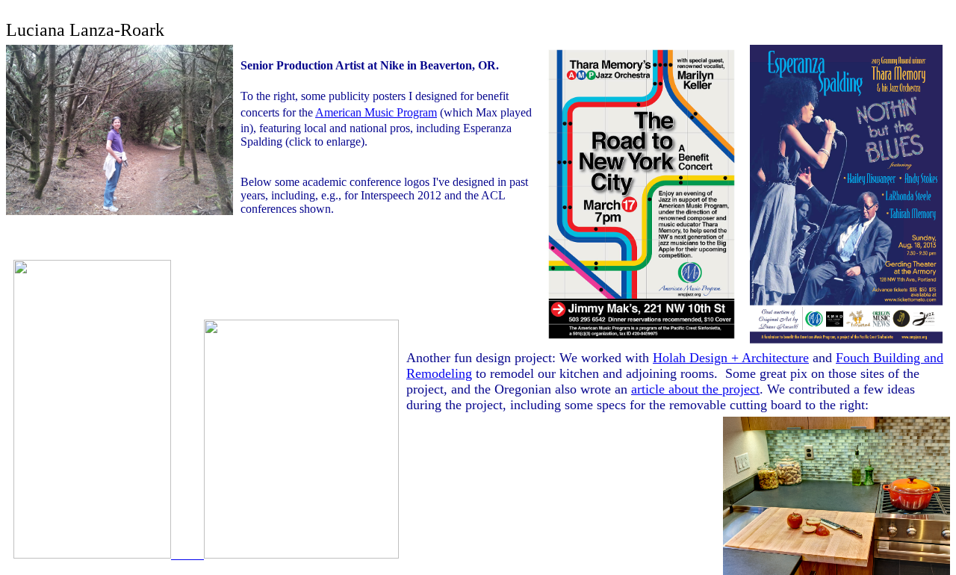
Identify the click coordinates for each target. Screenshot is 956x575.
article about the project (695, 389)
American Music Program (376, 112)
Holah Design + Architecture (731, 357)
